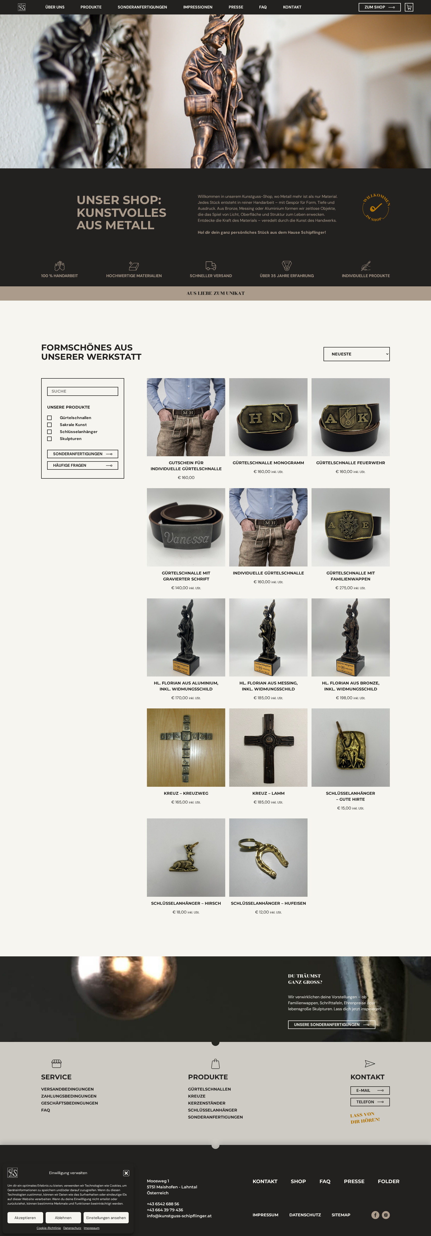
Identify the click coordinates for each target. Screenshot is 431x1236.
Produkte (91, 7)
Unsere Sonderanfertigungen (327, 1024)
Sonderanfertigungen (142, 7)
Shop (298, 1181)
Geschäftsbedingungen (69, 1103)
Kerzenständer (206, 1103)
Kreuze (197, 1096)
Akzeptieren (25, 1217)
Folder (389, 1181)
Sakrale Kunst (73, 425)
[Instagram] (386, 1215)
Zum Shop (375, 7)
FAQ (263, 7)
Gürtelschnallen (75, 418)
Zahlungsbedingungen (69, 1096)
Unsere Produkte (68, 407)
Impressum (92, 1228)
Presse (236, 7)
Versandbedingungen (67, 1089)
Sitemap (341, 1215)
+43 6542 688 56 (163, 1204)
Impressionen (198, 7)
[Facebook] (375, 1215)
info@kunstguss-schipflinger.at (179, 1216)
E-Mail (363, 1090)
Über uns (55, 7)
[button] (126, 1173)
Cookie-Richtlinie (49, 1228)
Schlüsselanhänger (79, 432)
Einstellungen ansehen (106, 1217)
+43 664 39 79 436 (165, 1210)
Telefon (365, 1102)
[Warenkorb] (409, 7)
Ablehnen (63, 1217)
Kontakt (292, 7)
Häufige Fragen (69, 465)
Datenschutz (72, 1228)
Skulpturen (71, 439)
